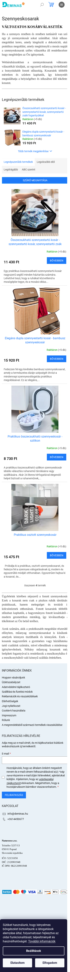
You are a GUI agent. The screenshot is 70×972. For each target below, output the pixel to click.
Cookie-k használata (13, 710)
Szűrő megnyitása (35, 180)
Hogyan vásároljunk (13, 677)
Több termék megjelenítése (33, 151)
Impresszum (9, 715)
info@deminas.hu (17, 813)
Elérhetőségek (10, 701)
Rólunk (6, 720)
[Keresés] (42, 4)
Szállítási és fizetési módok (17, 691)
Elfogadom (50, 963)
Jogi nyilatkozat (11, 705)
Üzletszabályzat (11, 682)
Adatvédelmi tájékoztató (16, 687)
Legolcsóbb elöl (46, 161)
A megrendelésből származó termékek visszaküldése (32, 724)
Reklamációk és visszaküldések (20, 696)
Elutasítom (17, 963)
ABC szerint (28, 169)
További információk (41, 941)
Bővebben (56, 260)
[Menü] (61, 4)
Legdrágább (11, 169)
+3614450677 (15, 819)
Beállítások (33, 951)
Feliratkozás (14, 795)
